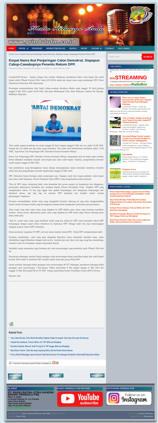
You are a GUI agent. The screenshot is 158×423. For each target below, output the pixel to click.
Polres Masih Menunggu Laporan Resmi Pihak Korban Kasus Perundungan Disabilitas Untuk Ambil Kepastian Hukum (55, 354)
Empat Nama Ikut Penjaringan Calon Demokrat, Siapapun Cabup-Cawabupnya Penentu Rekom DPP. (54, 62)
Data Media (127, 154)
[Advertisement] (32, 302)
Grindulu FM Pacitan (145, 413)
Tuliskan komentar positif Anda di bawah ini (32, 363)
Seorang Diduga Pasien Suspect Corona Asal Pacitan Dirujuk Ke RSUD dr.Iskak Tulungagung (136, 138)
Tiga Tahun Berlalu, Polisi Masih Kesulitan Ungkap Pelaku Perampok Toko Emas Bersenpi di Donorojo (50, 337)
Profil (22, 48)
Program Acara (129, 169)
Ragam (95, 48)
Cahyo (18, 416)
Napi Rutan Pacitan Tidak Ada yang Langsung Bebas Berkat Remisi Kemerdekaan (42, 350)
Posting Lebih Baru (15, 376)
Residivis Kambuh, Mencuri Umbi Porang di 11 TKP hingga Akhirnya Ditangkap (40, 346)
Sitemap (109, 48)
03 (57, 363)
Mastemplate (148, 416)
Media (23, 416)
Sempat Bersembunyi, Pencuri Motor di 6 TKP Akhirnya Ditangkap (36, 342)
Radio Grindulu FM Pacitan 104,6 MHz (36, 413)
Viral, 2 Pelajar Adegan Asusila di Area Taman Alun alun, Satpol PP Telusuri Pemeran (136, 120)
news (17, 54)
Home (11, 48)
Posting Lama (97, 375)
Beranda (56, 375)
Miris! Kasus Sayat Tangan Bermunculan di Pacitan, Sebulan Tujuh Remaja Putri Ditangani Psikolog (136, 101)
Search (147, 57)
